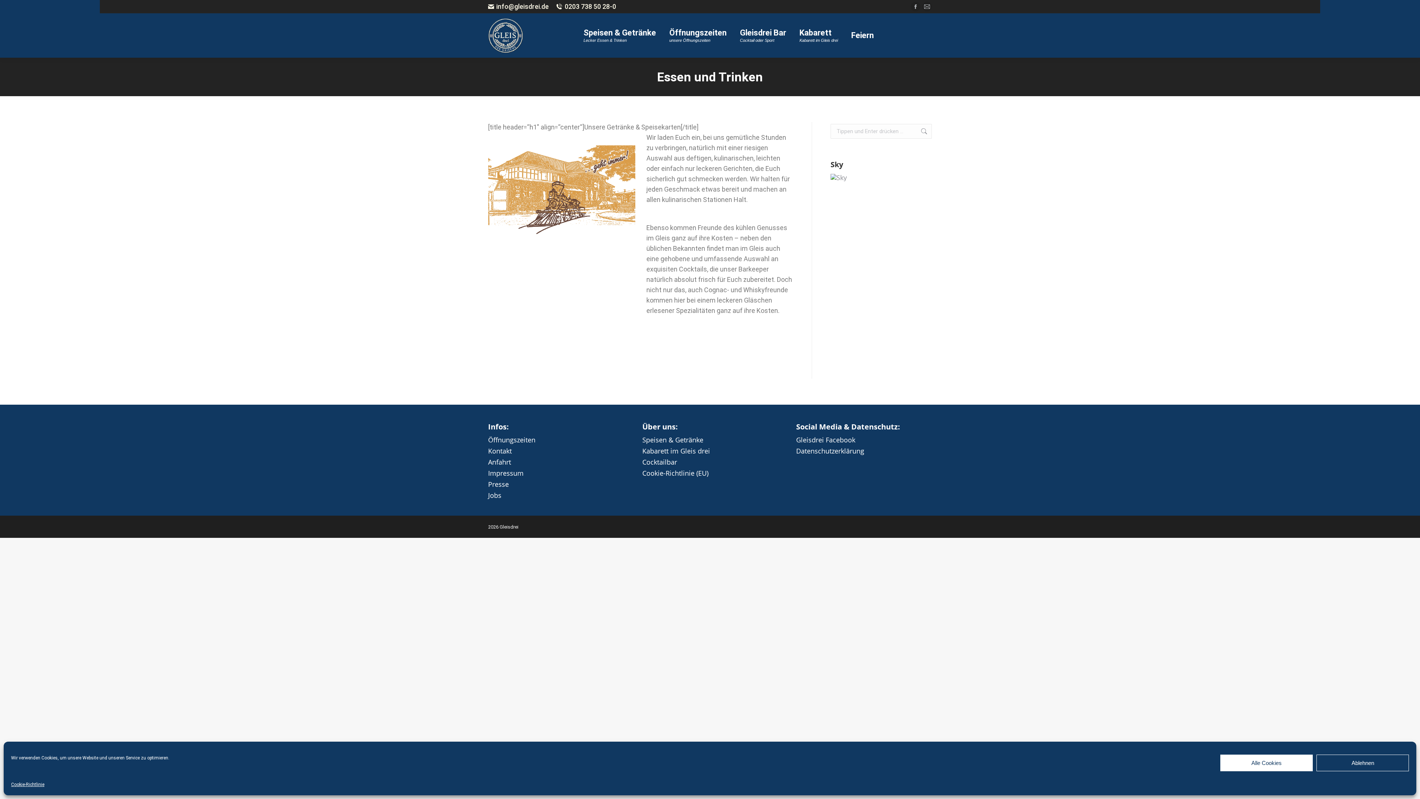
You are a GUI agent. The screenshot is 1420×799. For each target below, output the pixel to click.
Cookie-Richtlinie (27, 784)
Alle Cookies (1266, 763)
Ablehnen (1363, 763)
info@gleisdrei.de (522, 6)
